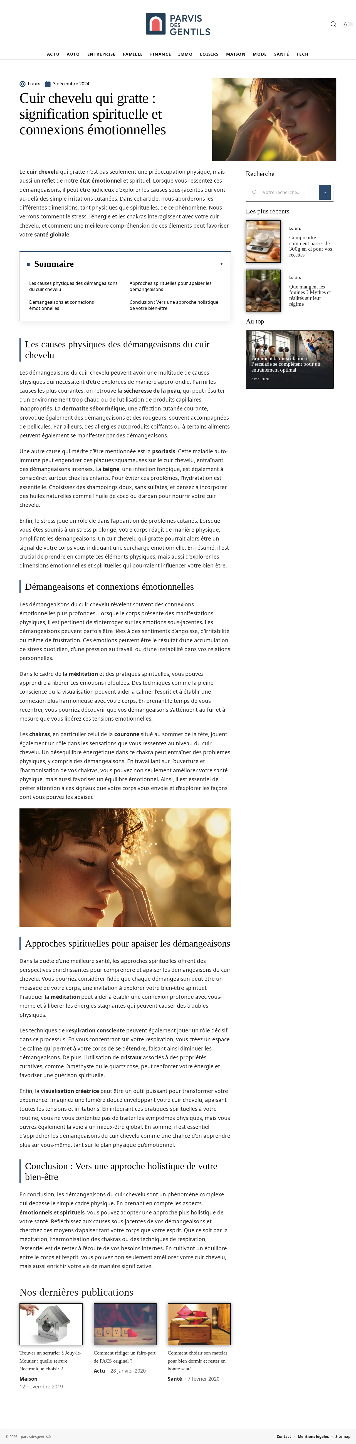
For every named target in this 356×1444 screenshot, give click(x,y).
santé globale (51, 234)
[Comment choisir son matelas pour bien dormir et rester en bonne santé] (199, 1324)
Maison (28, 1378)
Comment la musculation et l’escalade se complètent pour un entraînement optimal (285, 364)
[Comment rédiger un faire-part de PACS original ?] (125, 1324)
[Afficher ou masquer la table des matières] (148, 264)
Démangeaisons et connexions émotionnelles (61, 305)
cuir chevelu (43, 171)
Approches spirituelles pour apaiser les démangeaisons (171, 286)
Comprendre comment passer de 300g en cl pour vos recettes (310, 246)
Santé (175, 1378)
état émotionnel (101, 180)
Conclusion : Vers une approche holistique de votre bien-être (174, 305)
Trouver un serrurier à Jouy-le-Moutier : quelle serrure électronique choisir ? (50, 1360)
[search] (333, 24)
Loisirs (295, 228)
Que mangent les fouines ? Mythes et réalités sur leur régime (310, 295)
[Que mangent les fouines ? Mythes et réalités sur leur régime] (263, 291)
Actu (99, 1370)
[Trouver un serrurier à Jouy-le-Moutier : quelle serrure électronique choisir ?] (51, 1324)
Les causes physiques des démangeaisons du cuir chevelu (73, 286)
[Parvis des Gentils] (178, 24)
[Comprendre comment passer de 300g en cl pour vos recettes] (263, 242)
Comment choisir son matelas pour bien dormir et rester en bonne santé (198, 1360)
